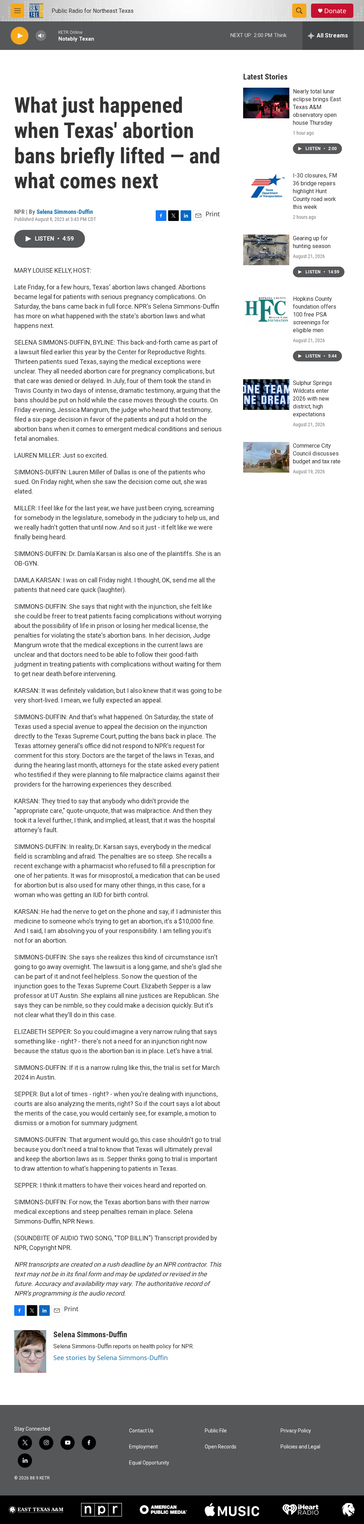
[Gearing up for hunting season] (266, 250)
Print (212, 214)
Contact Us (141, 1430)
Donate (335, 11)
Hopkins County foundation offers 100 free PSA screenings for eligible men (314, 314)
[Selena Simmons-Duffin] (30, 1351)
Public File (216, 1430)
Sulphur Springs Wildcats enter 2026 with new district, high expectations (312, 399)
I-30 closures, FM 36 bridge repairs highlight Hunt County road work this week (315, 191)
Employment (143, 1447)
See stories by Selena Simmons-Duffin (110, 1357)
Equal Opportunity (149, 1463)
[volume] (41, 36)
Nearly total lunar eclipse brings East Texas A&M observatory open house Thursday (317, 107)
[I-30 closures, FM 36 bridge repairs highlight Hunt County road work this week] (266, 187)
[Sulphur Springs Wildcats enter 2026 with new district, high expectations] (266, 394)
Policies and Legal (300, 1447)
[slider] (52, 35)
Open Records (220, 1447)
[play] (19, 36)
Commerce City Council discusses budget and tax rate (317, 453)
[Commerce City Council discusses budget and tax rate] (266, 457)
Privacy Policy (295, 1430)
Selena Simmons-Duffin (65, 211)
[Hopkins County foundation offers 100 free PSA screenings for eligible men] (266, 310)
